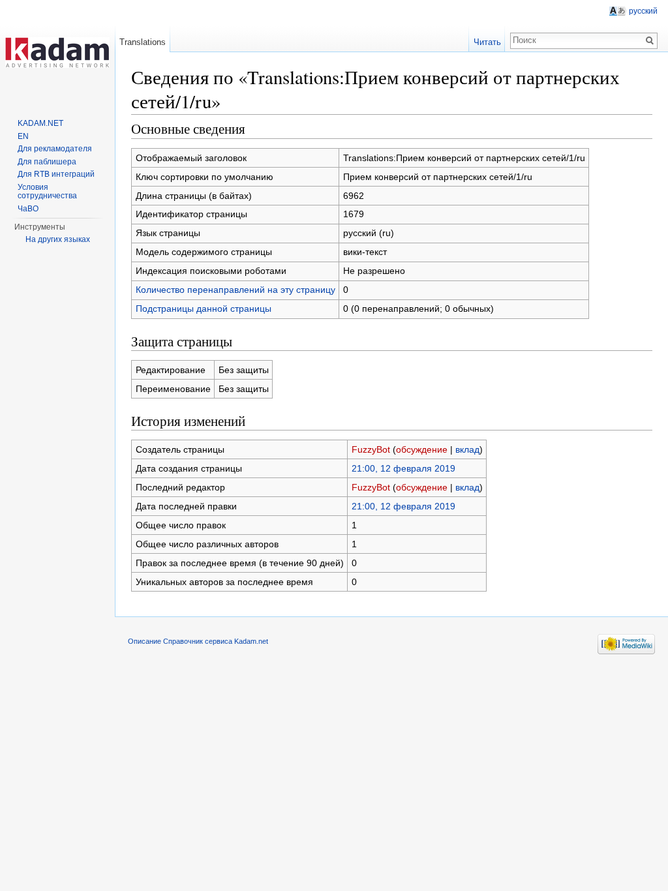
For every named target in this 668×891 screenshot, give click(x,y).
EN (23, 136)
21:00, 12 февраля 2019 (403, 468)
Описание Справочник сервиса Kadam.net (198, 641)
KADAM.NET (40, 123)
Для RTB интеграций (56, 174)
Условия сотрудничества (47, 192)
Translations (142, 42)
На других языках (57, 239)
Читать (487, 42)
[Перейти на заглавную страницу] (57, 52)
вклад (467, 449)
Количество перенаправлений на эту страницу (235, 289)
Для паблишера (47, 161)
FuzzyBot (371, 449)
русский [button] (643, 11)
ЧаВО (28, 208)
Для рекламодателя (55, 148)
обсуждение (422, 449)
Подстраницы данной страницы (203, 308)
